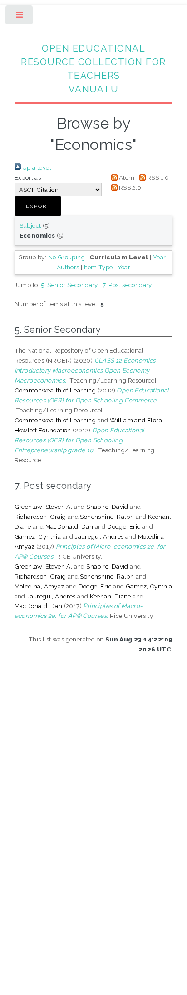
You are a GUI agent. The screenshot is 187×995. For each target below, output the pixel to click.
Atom (126, 177)
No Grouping (66, 257)
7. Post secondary (127, 284)
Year (159, 257)
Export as (28, 177)
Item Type (98, 267)
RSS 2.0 (130, 187)
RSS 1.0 (157, 177)
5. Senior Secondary (69, 284)
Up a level (36, 167)
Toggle (19, 17)
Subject (30, 225)
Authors (68, 267)
